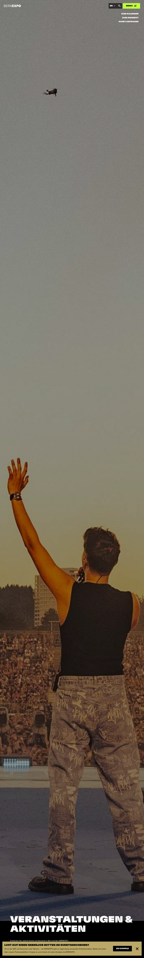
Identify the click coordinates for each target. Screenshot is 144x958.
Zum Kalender (130, 14)
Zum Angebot (130, 18)
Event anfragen (129, 22)
